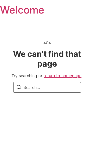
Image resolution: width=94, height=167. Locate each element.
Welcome (22, 10)
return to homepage (62, 75)
